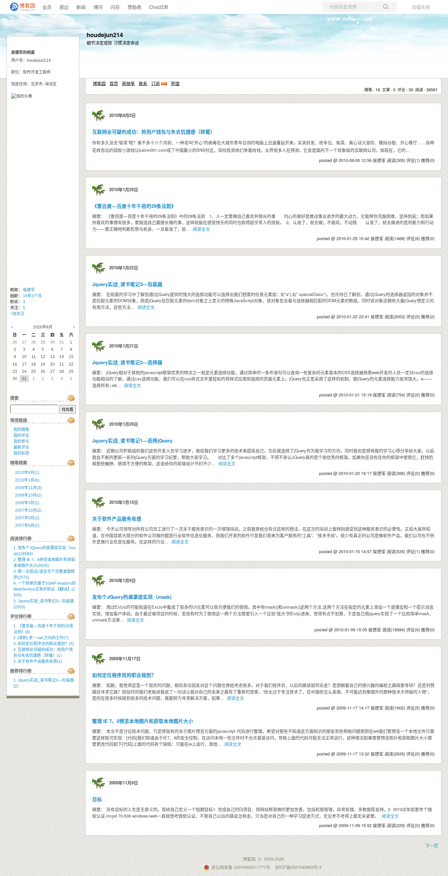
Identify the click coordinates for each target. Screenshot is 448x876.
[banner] (20, 6)
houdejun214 (105, 35)
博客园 (99, 83)
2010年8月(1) (27, 472)
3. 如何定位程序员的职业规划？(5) (43, 643)
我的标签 (21, 453)
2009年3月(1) (27, 503)
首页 (114, 83)
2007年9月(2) (27, 518)
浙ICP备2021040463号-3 (298, 867)
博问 (98, 7)
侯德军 (29, 290)
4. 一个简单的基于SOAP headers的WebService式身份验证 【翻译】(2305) (44, 589)
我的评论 (21, 435)
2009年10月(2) (28, 495)
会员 (46, 7)
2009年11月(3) (28, 487)
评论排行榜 (20, 616)
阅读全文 (201, 229)
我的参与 (21, 441)
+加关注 (17, 313)
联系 (143, 83)
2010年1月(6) (27, 480)
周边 (64, 7)
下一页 (431, 845)
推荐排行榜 (20, 670)
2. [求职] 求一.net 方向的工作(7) (41, 638)
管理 (175, 83)
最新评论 (21, 447)
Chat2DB (158, 7)
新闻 (81, 7)
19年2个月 (32, 296)
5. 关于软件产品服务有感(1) (37, 661)
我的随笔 (21, 429)
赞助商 (134, 7)
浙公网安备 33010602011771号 (240, 867)
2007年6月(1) (27, 525)
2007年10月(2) (28, 510)
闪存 (115, 7)
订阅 (155, 83)
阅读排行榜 (20, 538)
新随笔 (128, 83)
